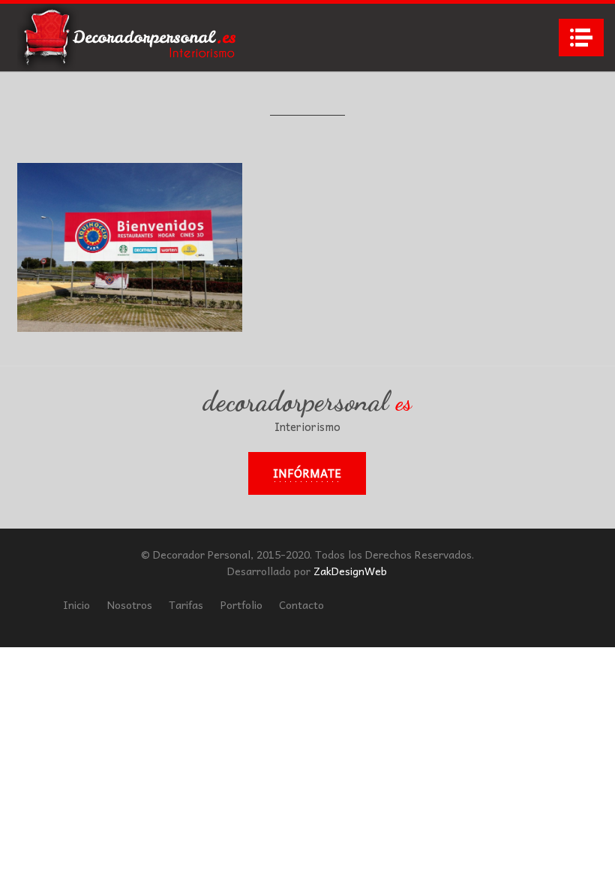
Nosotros (129, 604)
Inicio (76, 604)
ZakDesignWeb (350, 570)
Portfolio (241, 604)
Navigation (581, 37)
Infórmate (307, 473)
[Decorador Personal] (129, 37)
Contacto (301, 604)
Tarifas (186, 604)
